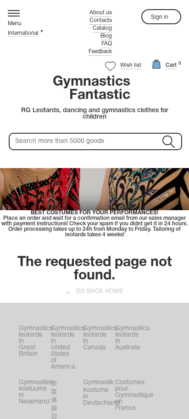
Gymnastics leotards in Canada (98, 338)
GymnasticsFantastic (91, 89)
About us (100, 12)
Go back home (99, 291)
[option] (94, 203)
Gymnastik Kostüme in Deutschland (98, 393)
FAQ (106, 43)
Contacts (100, 20)
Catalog (102, 28)
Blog (106, 35)
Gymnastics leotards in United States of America (66, 348)
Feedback (100, 51)
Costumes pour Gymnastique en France (130, 395)
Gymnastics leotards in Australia (130, 338)
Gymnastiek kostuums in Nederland (34, 392)
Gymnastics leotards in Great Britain (34, 341)
